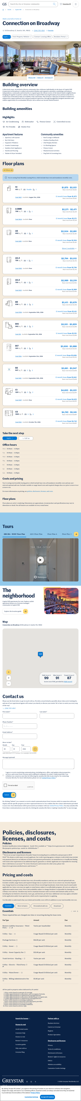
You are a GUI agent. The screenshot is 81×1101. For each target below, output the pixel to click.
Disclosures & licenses (55, 1053)
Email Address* (8, 732)
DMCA (50, 1061)
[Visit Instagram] (27, 1081)
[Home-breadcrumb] (3, 9)
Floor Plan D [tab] (67, 534)
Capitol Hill (18, 9)
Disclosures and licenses (56, 1041)
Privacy (50, 1045)
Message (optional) (9, 757)
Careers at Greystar (54, 1027)
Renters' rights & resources (56, 1057)
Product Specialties (54, 1035)
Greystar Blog (20, 1052)
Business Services (53, 1023)
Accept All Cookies (47, 1097)
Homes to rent (21, 1024)
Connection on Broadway (32, 9)
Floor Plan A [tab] (52, 534)
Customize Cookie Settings (56, 1068)
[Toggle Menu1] (75, 4)
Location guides (21, 1044)
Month (5, 745)
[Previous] (71, 911)
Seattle (9, 9)
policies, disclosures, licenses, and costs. (40, 491)
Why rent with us (21, 1048)
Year (22, 745)
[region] (40, 1093)
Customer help (20, 1033)
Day (13, 745)
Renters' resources (22, 1041)
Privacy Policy (35, 1093)
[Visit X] (35, 1081)
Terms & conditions (54, 1049)
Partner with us (53, 1018)
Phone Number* (8, 722)
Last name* (43, 712)
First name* (6, 712)
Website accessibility (54, 1064)
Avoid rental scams (22, 1029)
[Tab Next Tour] (76, 534)
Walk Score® (68, 682)
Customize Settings (31, 1097)
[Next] (77, 911)
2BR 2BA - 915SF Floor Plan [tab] (14, 534)
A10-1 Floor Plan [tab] (36, 534)
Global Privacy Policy (49, 778)
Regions (50, 1031)
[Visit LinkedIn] (31, 1081)
